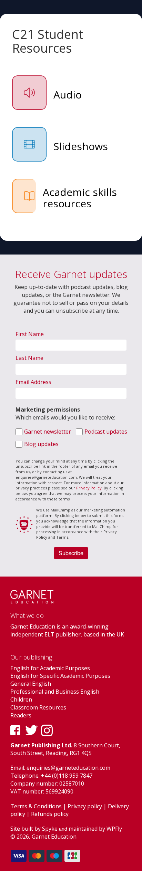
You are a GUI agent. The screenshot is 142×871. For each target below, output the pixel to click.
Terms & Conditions (36, 806)
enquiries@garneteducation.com (68, 767)
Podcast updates (105, 431)
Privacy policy (85, 806)
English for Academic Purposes (50, 668)
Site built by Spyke (34, 828)
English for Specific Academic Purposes (60, 676)
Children (21, 699)
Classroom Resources (38, 707)
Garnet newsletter (47, 431)
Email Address (33, 382)
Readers (20, 715)
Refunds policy (50, 814)
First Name (30, 334)
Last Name (29, 358)
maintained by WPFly (95, 828)
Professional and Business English (54, 691)
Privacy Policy (89, 487)
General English (30, 683)
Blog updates (41, 444)
